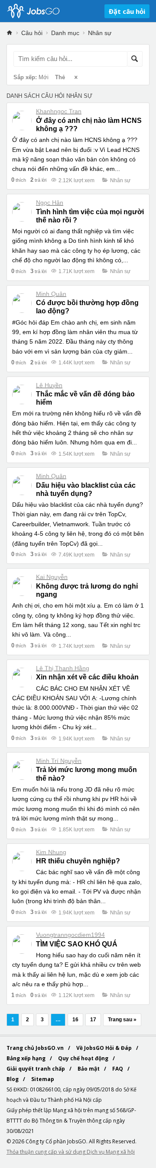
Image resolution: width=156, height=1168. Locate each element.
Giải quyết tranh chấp (36, 1068)
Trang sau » (122, 1020)
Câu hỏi (31, 32)
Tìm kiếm (135, 59)
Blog (13, 1079)
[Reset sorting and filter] (77, 78)
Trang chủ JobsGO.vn (35, 1048)
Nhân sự (99, 32)
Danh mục (65, 32)
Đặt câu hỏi (127, 11)
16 (75, 1020)
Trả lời (38, 180)
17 (93, 1020)
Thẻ (60, 77)
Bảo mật (89, 1068)
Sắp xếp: (31, 77)
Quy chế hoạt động (84, 1058)
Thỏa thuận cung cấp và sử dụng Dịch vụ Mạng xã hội (70, 1151)
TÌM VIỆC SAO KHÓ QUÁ (76, 944)
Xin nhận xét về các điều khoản (87, 677)
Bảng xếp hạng (26, 1058)
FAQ (118, 1068)
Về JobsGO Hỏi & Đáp (104, 1048)
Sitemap (42, 1079)
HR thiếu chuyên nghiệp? (78, 861)
